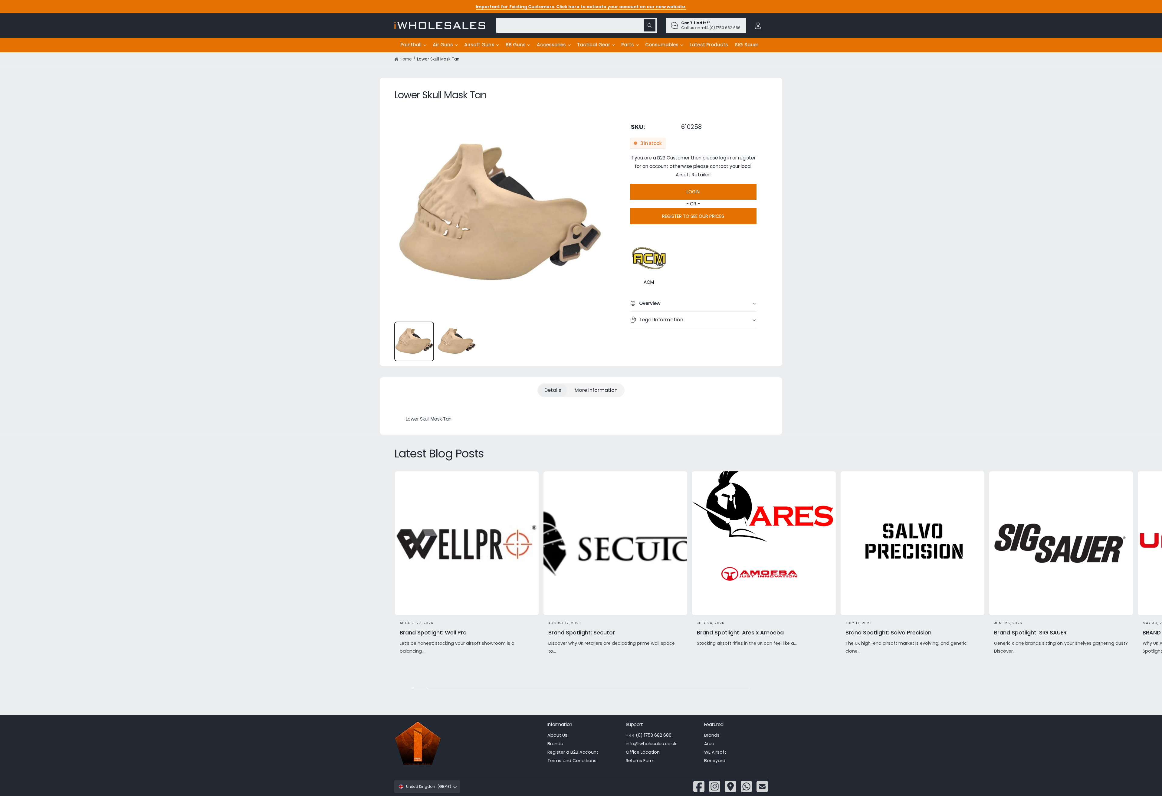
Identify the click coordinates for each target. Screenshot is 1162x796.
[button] (413, 45)
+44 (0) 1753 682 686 (648, 735)
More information (596, 390)
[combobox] (576, 25)
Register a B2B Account (572, 752)
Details (552, 390)
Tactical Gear (593, 44)
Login (693, 191)
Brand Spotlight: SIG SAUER (1030, 632)
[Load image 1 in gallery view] (414, 341)
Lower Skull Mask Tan (438, 59)
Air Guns (443, 44)
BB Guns (516, 44)
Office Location (643, 752)
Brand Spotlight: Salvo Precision (888, 632)
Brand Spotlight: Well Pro (433, 632)
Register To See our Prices (693, 216)
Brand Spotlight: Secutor (581, 632)
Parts (627, 44)
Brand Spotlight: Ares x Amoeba (740, 632)
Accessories (551, 44)
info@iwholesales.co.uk (651, 744)
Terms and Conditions (571, 761)
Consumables (661, 44)
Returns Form (640, 761)
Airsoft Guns (479, 44)
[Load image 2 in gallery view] (456, 341)
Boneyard (714, 761)
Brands (555, 744)
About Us (557, 735)
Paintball (411, 44)
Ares (709, 744)
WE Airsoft (715, 752)
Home (406, 59)
